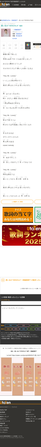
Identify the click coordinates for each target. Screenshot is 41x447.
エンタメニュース (5, 421)
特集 (24, 5)
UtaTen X (28, 412)
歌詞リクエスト (30, 414)
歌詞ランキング (4, 416)
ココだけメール (30, 410)
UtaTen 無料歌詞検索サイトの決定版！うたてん (11, 436)
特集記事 (2, 423)
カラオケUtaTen (4, 428)
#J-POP (14, 38)
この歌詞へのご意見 (17, 201)
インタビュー (3, 432)
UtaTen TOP (3, 410)
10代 (8, 329)
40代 (31, 329)
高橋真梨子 (17, 29)
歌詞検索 (16, 5)
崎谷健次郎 (19, 36)
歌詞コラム (3, 419)
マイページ (3, 414)
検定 (31, 5)
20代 (16, 329)
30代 (23, 329)
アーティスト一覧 (31, 416)
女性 (23, 325)
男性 (10, 325)
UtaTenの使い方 (30, 421)
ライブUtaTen (4, 430)
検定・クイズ (3, 425)
